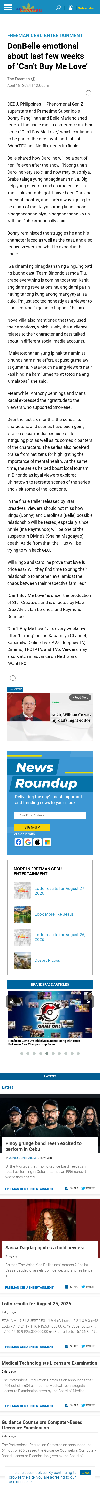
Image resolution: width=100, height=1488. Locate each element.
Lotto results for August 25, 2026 (36, 1303)
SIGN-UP (32, 827)
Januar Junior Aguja (22, 1158)
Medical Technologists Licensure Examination (49, 1363)
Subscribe (86, 8)
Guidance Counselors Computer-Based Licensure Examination (42, 1425)
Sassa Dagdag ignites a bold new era (45, 1248)
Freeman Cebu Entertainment (45, 35)
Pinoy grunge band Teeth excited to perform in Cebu (43, 1146)
